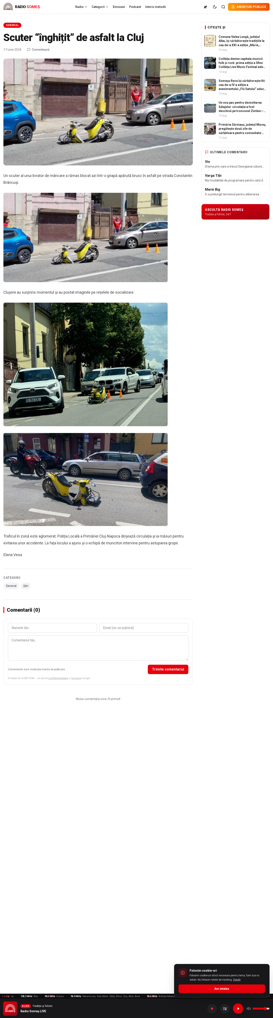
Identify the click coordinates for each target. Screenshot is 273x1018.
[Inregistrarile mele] (224, 1008)
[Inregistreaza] (212, 1008)
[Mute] (249, 1008)
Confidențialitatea (58, 678)
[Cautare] (223, 7)
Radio (79, 7)
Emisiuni (119, 7)
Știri (25, 586)
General (12, 25)
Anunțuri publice (251, 7)
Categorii (98, 7)
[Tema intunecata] (215, 7)
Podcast (135, 7)
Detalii (237, 979)
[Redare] (238, 1008)
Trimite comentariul (168, 669)
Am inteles (221, 988)
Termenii (76, 678)
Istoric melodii (155, 7)
